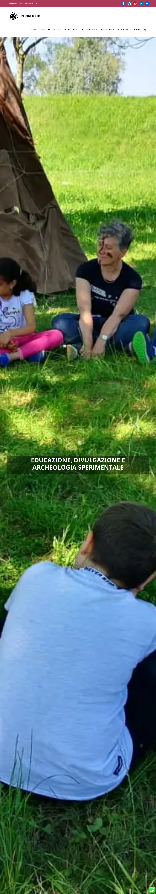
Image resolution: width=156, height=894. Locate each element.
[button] (145, 29)
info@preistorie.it (31, 4)
